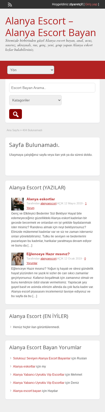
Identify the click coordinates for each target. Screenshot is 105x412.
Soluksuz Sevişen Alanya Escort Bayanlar (42, 358)
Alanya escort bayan (27, 391)
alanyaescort (49, 203)
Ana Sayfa (13, 130)
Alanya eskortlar (41, 199)
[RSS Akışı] (9, 4)
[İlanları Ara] (15, 114)
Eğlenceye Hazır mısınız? (48, 254)
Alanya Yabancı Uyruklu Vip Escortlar (38, 374)
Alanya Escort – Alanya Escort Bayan (50, 26)
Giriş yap (91, 4)
